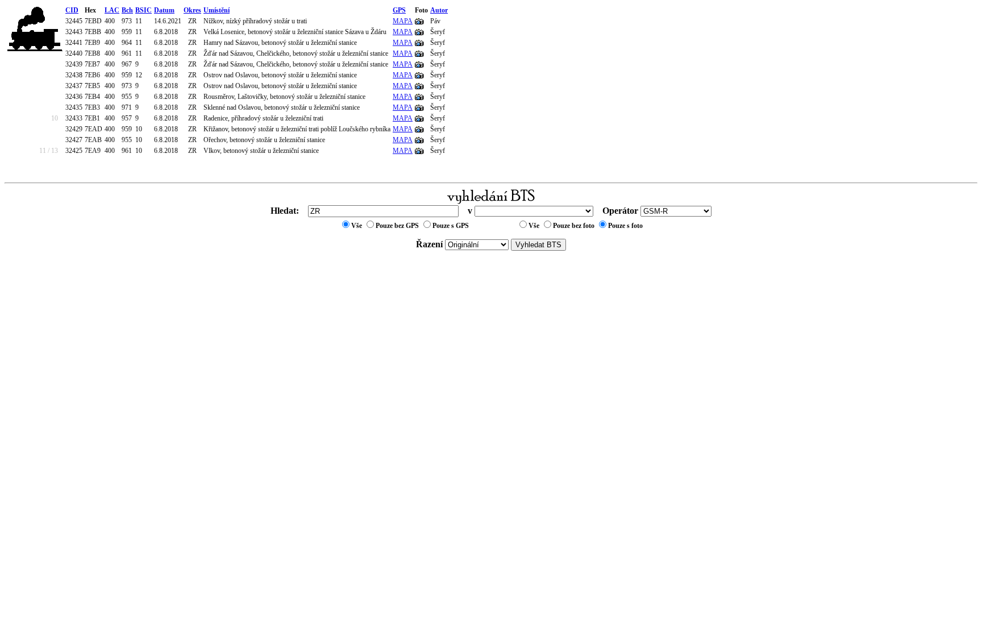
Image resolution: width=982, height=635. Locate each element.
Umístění (216, 10)
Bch (127, 10)
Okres (192, 10)
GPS (399, 10)
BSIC (143, 10)
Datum (164, 10)
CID (71, 10)
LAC (112, 10)
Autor (439, 10)
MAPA (403, 21)
